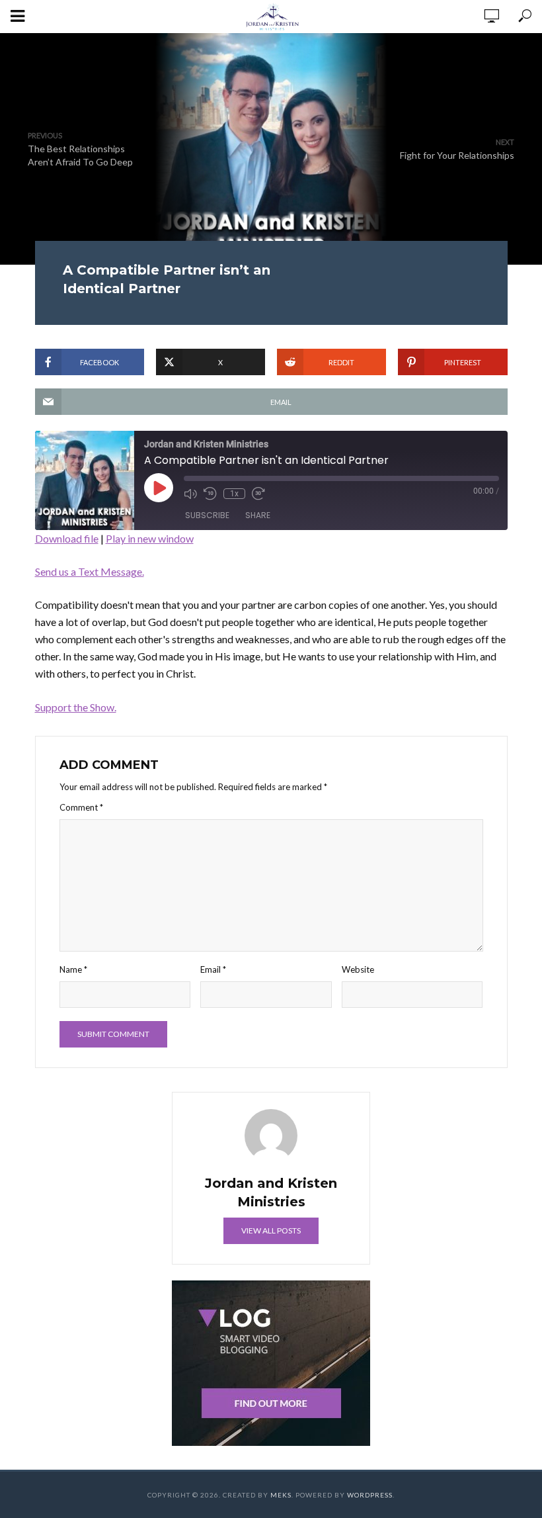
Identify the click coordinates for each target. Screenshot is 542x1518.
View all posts (271, 1230)
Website (358, 969)
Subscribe (207, 515)
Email (213, 969)
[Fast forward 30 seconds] (258, 493)
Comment (81, 807)
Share (257, 515)
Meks (280, 1495)
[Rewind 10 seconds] (210, 493)
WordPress (370, 1495)
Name (73, 969)
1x (234, 493)
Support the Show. (75, 707)
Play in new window (150, 538)
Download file (66, 538)
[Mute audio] (190, 494)
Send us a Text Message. (89, 571)
